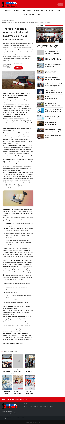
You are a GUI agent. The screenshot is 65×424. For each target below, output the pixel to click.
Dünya (23, 10)
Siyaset (57, 10)
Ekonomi (36, 10)
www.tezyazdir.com (16, 343)
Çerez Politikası (43, 406)
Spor (25, 14)
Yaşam (40, 14)
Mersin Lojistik (36, 422)
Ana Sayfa (8, 10)
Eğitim (29, 10)
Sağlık (51, 10)
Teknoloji (32, 14)
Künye (51, 406)
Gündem (16, 10)
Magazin (44, 10)
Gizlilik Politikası (33, 406)
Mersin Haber (29, 422)
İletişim (26, 406)
